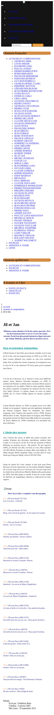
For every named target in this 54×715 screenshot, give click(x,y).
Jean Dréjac (21, 131)
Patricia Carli (22, 96)
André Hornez (23, 151)
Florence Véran (24, 230)
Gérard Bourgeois (25, 88)
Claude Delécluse (25, 121)
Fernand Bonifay (24, 78)
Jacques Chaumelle (26, 101)
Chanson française (21, 25)
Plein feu (14, 293)
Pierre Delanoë (23, 118)
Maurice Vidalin (24, 235)
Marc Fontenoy (24, 136)
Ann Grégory (22, 146)
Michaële (20, 178)
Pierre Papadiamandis (27, 188)
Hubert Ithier (22, 153)
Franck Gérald (23, 138)
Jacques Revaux (24, 200)
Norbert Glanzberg (26, 143)
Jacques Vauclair (25, 225)
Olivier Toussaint (25, 223)
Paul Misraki (22, 181)
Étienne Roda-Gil (24, 208)
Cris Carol (21, 98)
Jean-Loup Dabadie (25, 111)
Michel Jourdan (24, 158)
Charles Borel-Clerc (27, 83)
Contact (14, 38)
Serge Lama (21, 163)
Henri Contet (22, 103)
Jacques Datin (23, 113)
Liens (12, 248)
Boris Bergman (23, 73)
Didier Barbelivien (26, 71)
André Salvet (22, 213)
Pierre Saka (21, 210)
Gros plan (15, 291)
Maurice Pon (22, 195)
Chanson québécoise (21, 31)
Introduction (17, 18)
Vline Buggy (22, 93)
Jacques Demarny (25, 123)
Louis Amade (22, 64)
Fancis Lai (20, 161)
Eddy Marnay (22, 176)
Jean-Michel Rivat (25, 203)
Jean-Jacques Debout (27, 116)
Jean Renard (22, 198)
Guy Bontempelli (24, 81)
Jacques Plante (24, 193)
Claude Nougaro (25, 183)
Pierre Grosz (22, 148)
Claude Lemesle (24, 171)
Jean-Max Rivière (24, 205)
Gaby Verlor (22, 233)
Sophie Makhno (23, 173)
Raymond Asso (23, 66)
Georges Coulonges (26, 106)
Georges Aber (22, 61)
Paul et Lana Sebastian (28, 215)
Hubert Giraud (23, 141)
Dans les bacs (17, 288)
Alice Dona (21, 126)
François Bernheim (26, 76)
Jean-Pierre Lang (24, 166)
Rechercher (6, 45)
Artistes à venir (19, 245)
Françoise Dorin (24, 128)
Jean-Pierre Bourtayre (28, 91)
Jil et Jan (19, 156)
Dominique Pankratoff (28, 185)
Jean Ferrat (21, 133)
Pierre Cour (21, 108)
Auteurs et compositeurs (24, 59)
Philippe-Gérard (24, 190)
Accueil (14, 11)
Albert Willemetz (25, 240)
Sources (14, 243)
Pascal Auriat (22, 68)
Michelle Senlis (24, 218)
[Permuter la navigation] (2, 5)
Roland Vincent (24, 238)
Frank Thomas (23, 220)
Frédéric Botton (24, 86)
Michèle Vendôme (25, 228)
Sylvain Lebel (22, 168)
